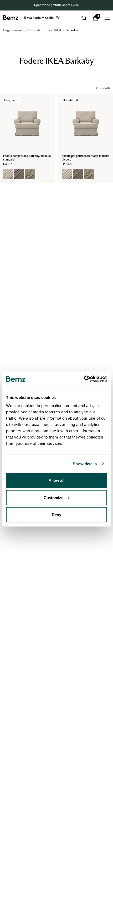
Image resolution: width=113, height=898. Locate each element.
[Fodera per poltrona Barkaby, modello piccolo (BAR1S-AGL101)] (67, 174)
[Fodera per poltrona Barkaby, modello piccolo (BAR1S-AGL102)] (78, 174)
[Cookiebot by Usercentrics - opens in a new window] (84, 379)
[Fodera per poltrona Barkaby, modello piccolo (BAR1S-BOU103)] (89, 174)
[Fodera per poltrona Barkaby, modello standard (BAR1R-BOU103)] (30, 174)
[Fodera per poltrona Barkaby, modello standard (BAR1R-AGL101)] (8, 174)
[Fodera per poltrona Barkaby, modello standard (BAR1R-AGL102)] (19, 174)
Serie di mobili (39, 30)
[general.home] (10, 17)
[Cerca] (84, 18)
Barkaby (71, 30)
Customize (53, 497)
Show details (85, 463)
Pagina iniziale (13, 30)
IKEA (57, 30)
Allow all (56, 480)
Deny (56, 514)
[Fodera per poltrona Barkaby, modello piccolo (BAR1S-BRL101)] (100, 174)
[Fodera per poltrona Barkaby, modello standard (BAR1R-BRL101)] (41, 174)
